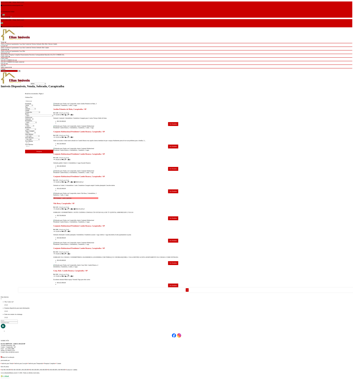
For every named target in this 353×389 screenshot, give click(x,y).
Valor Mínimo (29, 134)
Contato (3, 69)
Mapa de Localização (8, 357)
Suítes (27, 124)
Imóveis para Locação (20, 363)
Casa (20, 44)
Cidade (27, 110)
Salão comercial (19, 62)
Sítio (43, 44)
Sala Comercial (26, 44)
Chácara (50, 44)
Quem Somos (5, 55)
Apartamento (15, 44)
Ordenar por (28, 117)
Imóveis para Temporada (35, 363)
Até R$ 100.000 (6, 370)
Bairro (27, 114)
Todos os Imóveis (6, 44)
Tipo (26, 107)
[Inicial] (15, 40)
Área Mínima (29, 141)
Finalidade (28, 103)
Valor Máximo (29, 138)
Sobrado (38, 44)
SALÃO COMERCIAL (57, 55)
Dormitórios (28, 120)
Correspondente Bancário (42, 55)
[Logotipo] (15, 83)
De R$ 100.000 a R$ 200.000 (20, 370)
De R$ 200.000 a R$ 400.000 (38, 370)
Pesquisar (39, 151)
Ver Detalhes (173, 124)
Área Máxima (29, 144)
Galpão (55, 44)
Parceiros (32, 55)
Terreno (34, 44)
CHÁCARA (4, 56)
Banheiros (28, 127)
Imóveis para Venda (7, 363)
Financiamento (24, 55)
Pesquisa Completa (14, 55)
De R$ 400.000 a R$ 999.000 (56, 370)
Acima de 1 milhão (71, 370)
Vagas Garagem (29, 131)
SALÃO (3, 63)
